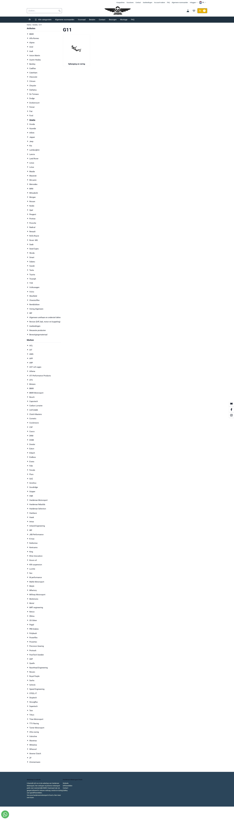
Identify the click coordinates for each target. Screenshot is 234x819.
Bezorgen (113, 20)
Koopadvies (121, 2)
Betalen (92, 20)
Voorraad (81, 20)
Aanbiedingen (147, 2)
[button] (203, 2)
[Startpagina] (30, 20)
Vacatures (130, 2)
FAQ (168, 2)
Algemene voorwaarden (180, 2)
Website (65, 783)
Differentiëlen (67, 786)
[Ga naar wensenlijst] (193, 10)
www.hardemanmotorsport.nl (39, 795)
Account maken (159, 2)
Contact (138, 2)
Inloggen (193, 2)
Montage (123, 20)
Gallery (65, 790)
